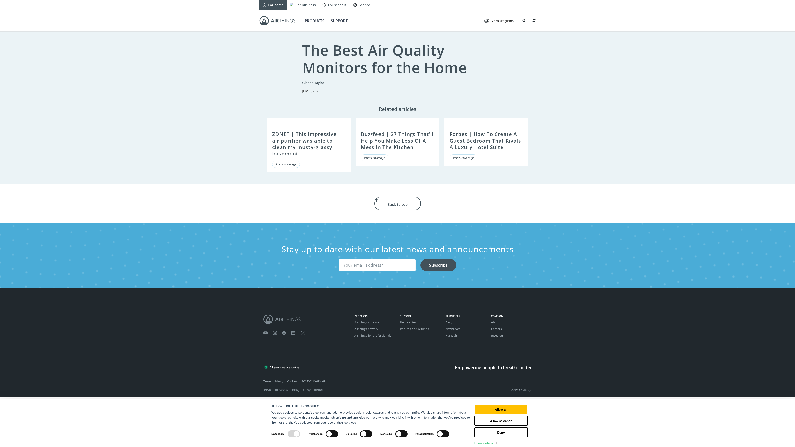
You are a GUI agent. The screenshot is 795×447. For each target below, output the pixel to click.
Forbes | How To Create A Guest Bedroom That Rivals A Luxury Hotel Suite (485, 140)
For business (306, 5)
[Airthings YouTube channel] (265, 333)
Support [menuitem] (339, 20)
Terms (267, 381)
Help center (408, 322)
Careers (496, 329)
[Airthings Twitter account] (303, 333)
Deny (501, 432)
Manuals (452, 336)
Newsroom (453, 329)
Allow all (501, 409)
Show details (483, 443)
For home (275, 5)
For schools (337, 5)
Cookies (292, 381)
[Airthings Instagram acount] (275, 333)
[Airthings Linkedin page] (293, 333)
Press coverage (286, 164)
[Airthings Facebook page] (284, 333)
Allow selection (501, 420)
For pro (364, 5)
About (495, 322)
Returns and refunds (414, 329)
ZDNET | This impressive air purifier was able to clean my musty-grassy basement (304, 144)
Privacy (278, 381)
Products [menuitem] (314, 20)
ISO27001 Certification (314, 381)
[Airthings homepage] (306, 319)
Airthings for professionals (372, 336)
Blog (449, 322)
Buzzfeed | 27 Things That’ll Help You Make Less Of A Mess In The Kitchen (397, 140)
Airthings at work (366, 329)
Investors (497, 336)
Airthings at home (366, 322)
